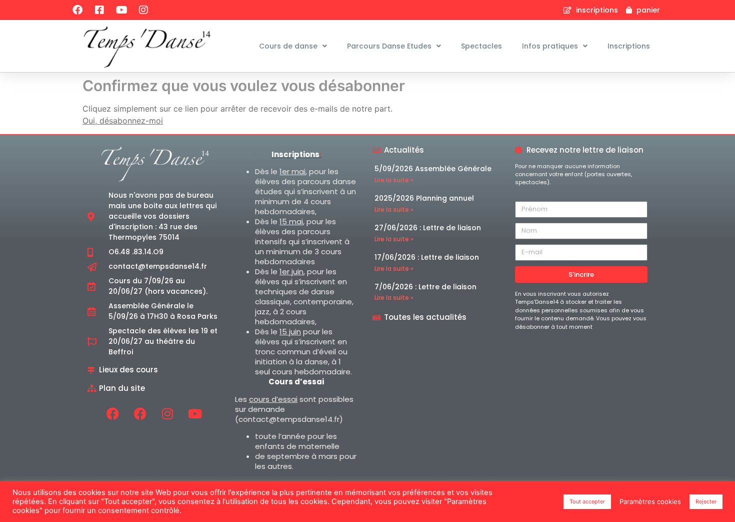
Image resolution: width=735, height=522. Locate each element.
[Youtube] (122, 10)
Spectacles (481, 46)
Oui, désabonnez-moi (122, 121)
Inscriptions (629, 46)
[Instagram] (144, 10)
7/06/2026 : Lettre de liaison (425, 287)
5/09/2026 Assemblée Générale (433, 169)
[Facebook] (78, 10)
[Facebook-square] (100, 10)
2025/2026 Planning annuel (424, 198)
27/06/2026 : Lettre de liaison (427, 228)
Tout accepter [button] (587, 501)
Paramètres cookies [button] (650, 501)
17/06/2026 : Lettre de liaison (426, 257)
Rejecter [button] (706, 501)
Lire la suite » (394, 180)
